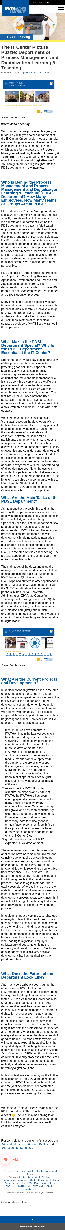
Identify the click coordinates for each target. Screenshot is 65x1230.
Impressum (26, 1226)
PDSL (30, 1183)
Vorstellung (30, 1189)
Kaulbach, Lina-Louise (38, 72)
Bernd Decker (39, 1144)
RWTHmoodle (24, 1186)
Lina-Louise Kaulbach (18, 1147)
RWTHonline (39, 1186)
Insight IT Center (36, 1171)
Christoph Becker (15, 1144)
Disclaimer (39, 1226)
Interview (22, 1180)
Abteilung (46, 1177)
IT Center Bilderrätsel (38, 1180)
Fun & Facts (20, 1171)
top (32, 1219)
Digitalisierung (9, 1180)
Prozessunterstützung (45, 1183)
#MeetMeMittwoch (31, 1177)
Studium (51, 1186)
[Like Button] (5, 1159)
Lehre (23, 1183)
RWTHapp (11, 1186)
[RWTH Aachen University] (15, 14)
